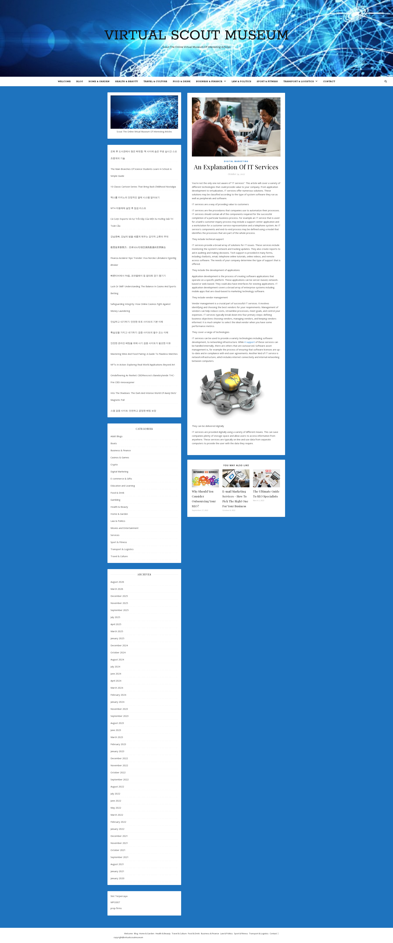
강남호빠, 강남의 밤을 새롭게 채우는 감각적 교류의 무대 (139, 236)
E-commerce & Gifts (121, 478)
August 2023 (117, 723)
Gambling (115, 499)
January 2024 (117, 701)
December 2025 (119, 595)
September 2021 (120, 857)
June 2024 (116, 673)
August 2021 (117, 864)
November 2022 (119, 765)
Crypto (114, 464)
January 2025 (117, 638)
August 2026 (117, 581)
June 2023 (116, 730)
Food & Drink (182, 81)
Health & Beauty (126, 81)
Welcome (64, 81)
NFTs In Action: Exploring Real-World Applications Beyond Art (143, 364)
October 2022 (118, 772)
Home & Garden (99, 81)
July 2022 (115, 793)
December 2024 (119, 645)
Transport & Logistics (298, 81)
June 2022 (116, 800)
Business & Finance (209, 81)
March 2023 (117, 737)
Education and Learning (123, 485)
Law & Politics (241, 81)
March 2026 (117, 588)
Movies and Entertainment (124, 527)
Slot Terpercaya (119, 896)
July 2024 (115, 666)
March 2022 (117, 814)
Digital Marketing (119, 471)
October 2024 (118, 652)
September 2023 (120, 715)
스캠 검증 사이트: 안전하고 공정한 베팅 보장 (133, 410)
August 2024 (117, 659)
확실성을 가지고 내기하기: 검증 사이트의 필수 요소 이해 (139, 332)
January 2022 (117, 828)
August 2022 (117, 786)
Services (115, 535)
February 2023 (118, 744)
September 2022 (120, 779)
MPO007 (115, 902)
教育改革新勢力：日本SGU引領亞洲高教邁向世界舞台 (138, 247)
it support (249, 342)
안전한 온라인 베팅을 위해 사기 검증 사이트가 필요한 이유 (141, 343)
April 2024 (116, 680)
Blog (79, 81)
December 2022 (119, 758)
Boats (114, 443)
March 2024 (117, 687)
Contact (329, 81)
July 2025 (115, 617)
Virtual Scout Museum (196, 35)
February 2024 (118, 694)
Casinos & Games (120, 457)
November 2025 (119, 603)
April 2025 (116, 624)
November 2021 (119, 842)
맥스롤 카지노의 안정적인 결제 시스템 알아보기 (135, 197)
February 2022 (118, 821)
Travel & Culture (155, 81)
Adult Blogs (117, 436)
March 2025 (117, 631)
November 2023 (119, 708)
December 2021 (119, 835)
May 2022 (116, 807)
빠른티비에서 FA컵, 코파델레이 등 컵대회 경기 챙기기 (138, 275)
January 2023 (117, 751)
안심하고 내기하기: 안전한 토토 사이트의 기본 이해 (137, 321)
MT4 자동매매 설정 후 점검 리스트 (128, 208)
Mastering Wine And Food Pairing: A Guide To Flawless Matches (144, 353)
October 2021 (118, 850)
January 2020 (117, 878)
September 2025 (120, 610)
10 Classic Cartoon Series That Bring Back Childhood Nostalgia (143, 186)
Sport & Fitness (267, 81)
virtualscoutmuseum (133, 937)
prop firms (116, 908)
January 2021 (117, 871)
